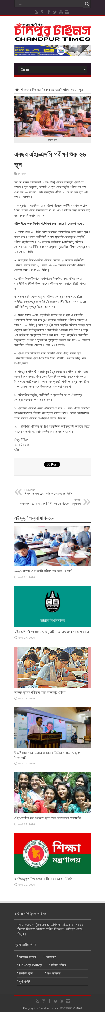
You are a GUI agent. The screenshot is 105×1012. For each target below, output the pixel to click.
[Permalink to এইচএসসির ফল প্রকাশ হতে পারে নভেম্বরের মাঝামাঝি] (52, 812)
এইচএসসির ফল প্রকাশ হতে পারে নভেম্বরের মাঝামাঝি (47, 818)
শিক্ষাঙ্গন (36, 90)
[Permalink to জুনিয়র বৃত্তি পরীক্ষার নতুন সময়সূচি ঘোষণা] (52, 686)
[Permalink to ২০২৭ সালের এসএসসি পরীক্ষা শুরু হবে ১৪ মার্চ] (52, 565)
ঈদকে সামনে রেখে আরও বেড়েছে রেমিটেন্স (48, 492)
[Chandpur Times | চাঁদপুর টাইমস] (52, 37)
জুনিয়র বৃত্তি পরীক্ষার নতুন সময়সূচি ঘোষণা (40, 692)
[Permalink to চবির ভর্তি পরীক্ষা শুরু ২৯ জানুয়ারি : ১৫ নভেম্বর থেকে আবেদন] (52, 626)
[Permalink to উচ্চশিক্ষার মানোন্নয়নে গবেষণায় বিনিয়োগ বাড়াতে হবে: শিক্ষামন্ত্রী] (52, 747)
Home (24, 90)
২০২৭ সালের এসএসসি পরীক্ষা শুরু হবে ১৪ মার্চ (42, 571)
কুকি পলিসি (24, 981)
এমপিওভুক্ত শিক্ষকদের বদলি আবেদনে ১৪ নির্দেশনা (44, 878)
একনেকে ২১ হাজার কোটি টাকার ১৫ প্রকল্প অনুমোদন (50, 501)
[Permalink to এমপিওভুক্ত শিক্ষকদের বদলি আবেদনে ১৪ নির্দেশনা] (52, 873)
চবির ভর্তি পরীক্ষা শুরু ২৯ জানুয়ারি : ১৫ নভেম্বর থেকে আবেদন (51, 631)
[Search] (87, 4)
